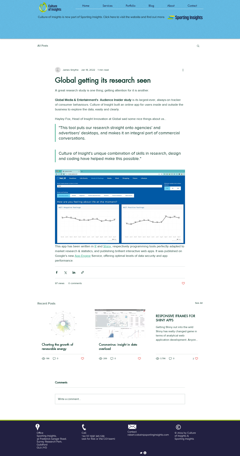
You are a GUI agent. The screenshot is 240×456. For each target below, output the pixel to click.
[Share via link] (82, 272)
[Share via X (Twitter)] (65, 272)
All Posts (42, 45)
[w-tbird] (141, 452)
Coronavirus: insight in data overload (118, 346)
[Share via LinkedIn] (74, 272)
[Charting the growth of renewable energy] (63, 324)
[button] (107, 7)
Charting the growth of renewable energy (57, 346)
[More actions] (183, 70)
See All (199, 302)
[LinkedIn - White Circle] (145, 452)
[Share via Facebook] (56, 272)
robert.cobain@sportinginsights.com (148, 434)
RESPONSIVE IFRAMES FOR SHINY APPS (175, 318)
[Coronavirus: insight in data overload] (120, 324)
